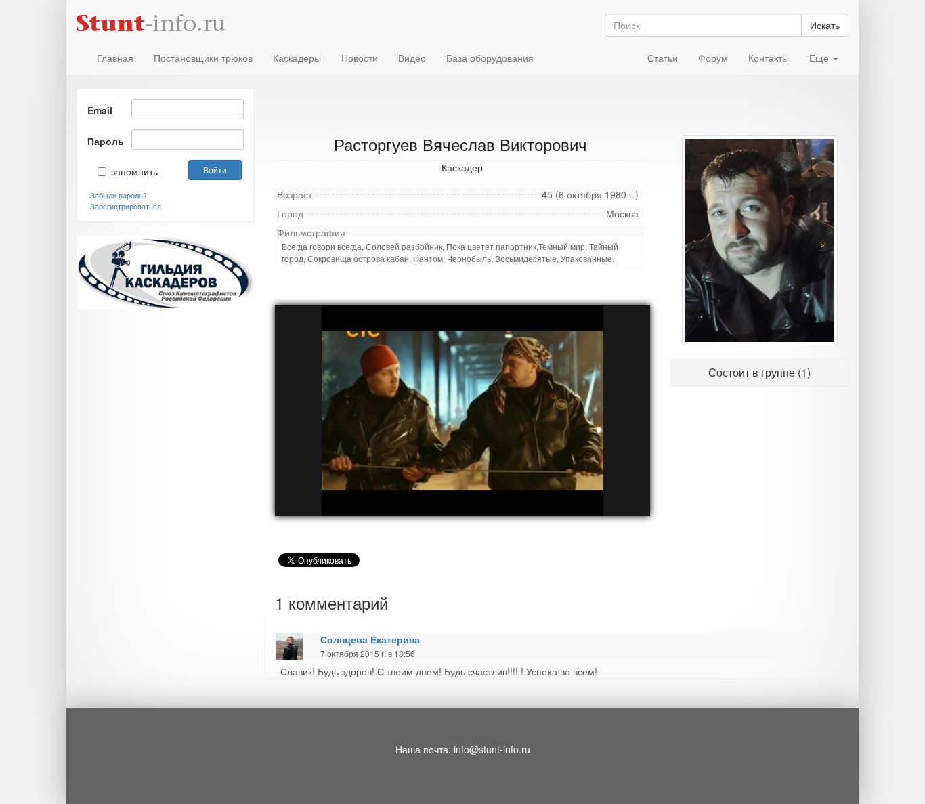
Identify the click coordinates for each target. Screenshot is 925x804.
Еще (820, 57)
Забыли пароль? (118, 195)
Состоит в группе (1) (759, 372)
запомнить (125, 171)
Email (99, 110)
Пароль (104, 141)
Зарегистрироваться (125, 205)
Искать (825, 25)
